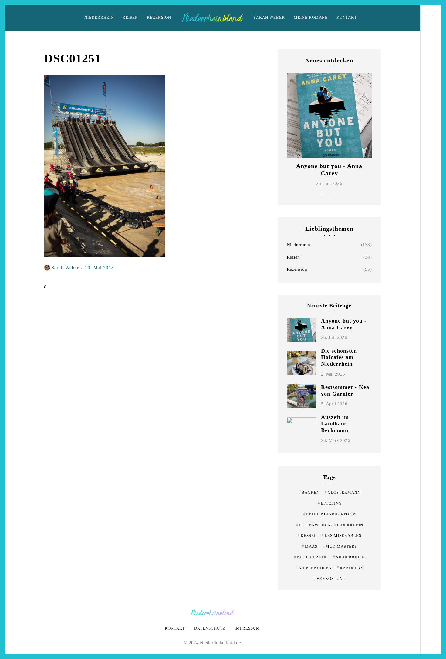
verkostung (329, 578)
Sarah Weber (269, 17)
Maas (309, 546)
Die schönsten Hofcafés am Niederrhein (339, 357)
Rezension (159, 17)
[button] (322, 192)
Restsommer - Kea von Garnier (345, 390)
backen (309, 492)
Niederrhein (99, 17)
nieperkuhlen (314, 568)
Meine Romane (311, 17)
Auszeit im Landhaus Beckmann (335, 423)
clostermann (342, 492)
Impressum (247, 628)
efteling (330, 503)
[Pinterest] (431, 314)
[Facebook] (431, 337)
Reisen (130, 17)
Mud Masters (340, 546)
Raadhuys (350, 568)
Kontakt (346, 17)
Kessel (307, 535)
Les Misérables (341, 535)
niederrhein (349, 557)
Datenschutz (209, 628)
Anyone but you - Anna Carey (344, 324)
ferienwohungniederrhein (329, 525)
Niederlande (311, 557)
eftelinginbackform (329, 514)
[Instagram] (431, 326)
